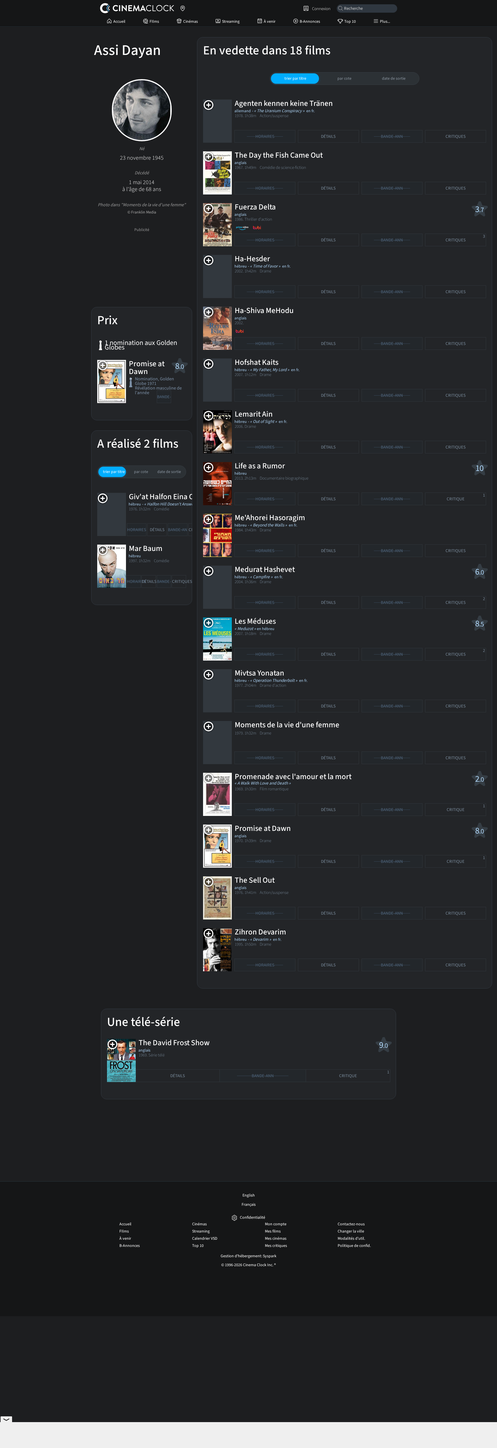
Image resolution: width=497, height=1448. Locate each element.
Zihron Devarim (260, 932)
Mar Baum (146, 548)
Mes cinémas (275, 1238)
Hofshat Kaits (256, 362)
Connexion (320, 8)
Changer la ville (351, 1231)
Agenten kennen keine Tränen (284, 103)
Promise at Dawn (147, 367)
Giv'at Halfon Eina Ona (165, 497)
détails (157, 530)
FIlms (154, 21)
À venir (270, 21)
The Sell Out (255, 880)
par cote (141, 472)
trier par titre (114, 472)
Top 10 (350, 21)
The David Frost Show (174, 1043)
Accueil (119, 21)
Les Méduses (255, 621)
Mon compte (275, 1224)
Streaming (231, 21)
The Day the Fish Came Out (279, 155)
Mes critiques (276, 1246)
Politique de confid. (354, 1246)
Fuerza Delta (255, 207)
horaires (136, 530)
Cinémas (190, 21)
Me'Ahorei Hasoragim (270, 518)
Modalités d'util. (351, 1238)
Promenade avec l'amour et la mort (293, 777)
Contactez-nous (351, 1224)
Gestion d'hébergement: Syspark (248, 1256)
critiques (179, 582)
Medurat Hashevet (265, 569)
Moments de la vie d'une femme (287, 725)
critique (466, 497)
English (248, 1195)
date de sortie (169, 472)
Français (249, 1204)
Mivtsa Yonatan (259, 673)
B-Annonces (310, 21)
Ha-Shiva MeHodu (264, 310)
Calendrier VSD (204, 1238)
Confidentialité (252, 1217)
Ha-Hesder (252, 259)
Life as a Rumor (260, 466)
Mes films (273, 1231)
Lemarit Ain (254, 414)
